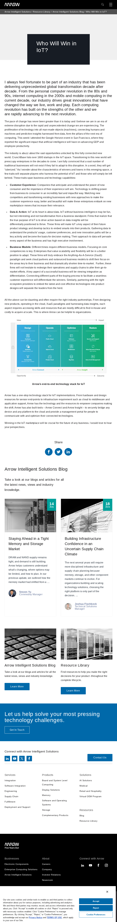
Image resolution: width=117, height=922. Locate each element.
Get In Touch (17, 730)
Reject (96, 908)
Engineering (11, 791)
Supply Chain (11, 796)
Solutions (85, 774)
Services (10, 774)
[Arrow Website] (12, 4)
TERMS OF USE (54, 917)
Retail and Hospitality (90, 791)
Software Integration (15, 786)
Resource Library (41, 11)
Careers (46, 864)
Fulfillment (10, 801)
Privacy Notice (35, 917)
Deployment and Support (17, 807)
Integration (10, 780)
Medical (84, 786)
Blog (82, 815)
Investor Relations (51, 874)
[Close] (107, 891)
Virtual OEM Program (91, 796)
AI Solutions (86, 780)
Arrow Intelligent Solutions (18, 11)
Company (47, 869)
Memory (46, 795)
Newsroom (47, 880)
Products (47, 774)
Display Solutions (51, 790)
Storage (46, 810)
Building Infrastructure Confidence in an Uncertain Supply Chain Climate (86, 557)
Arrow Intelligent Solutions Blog (68, 11)
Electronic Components (17, 864)
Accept (96, 901)
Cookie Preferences (96, 914)
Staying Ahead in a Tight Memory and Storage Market (30, 557)
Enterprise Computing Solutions (21, 869)
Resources (86, 810)
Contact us (99, 757)
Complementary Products (55, 815)
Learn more (17, 686)
